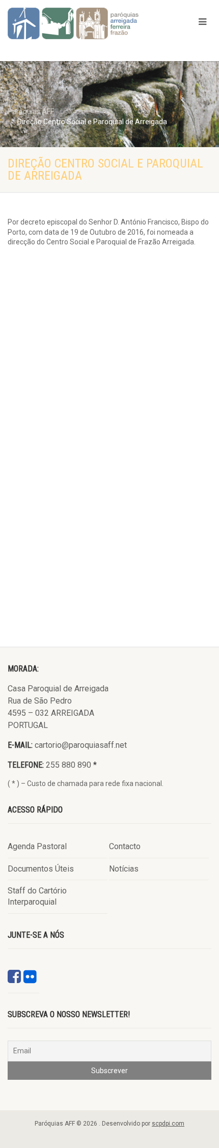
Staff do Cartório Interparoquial (37, 896)
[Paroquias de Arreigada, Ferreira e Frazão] (73, 23)
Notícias (124, 869)
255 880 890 (68, 765)
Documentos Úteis (41, 869)
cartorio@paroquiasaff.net (81, 745)
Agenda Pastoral (37, 846)
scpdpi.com (168, 1123)
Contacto (125, 846)
